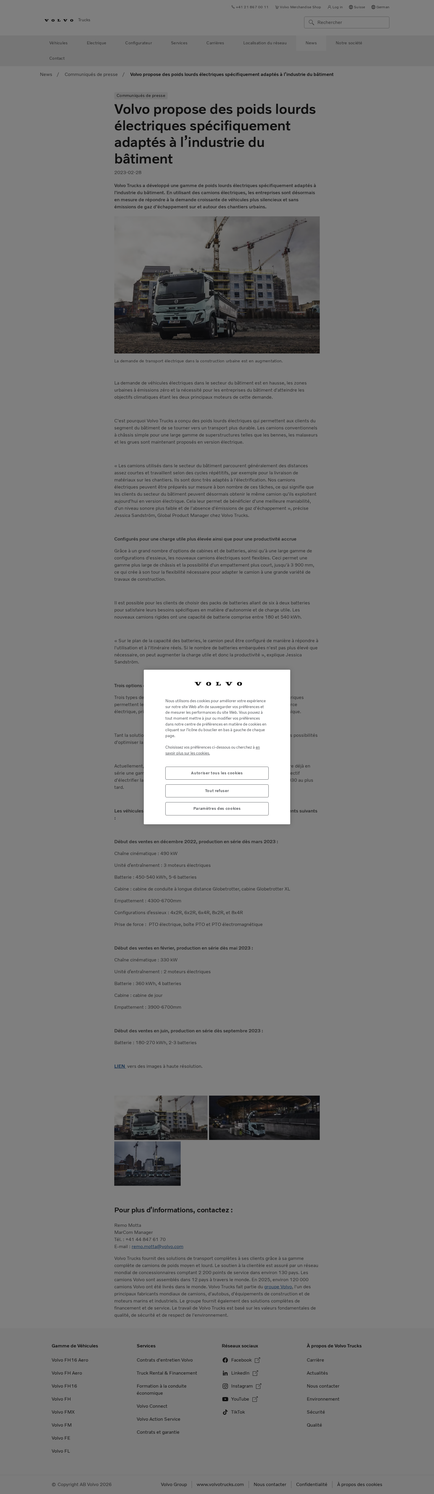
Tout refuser (217, 791)
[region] (217, 747)
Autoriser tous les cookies (217, 773)
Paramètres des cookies (217, 808)
